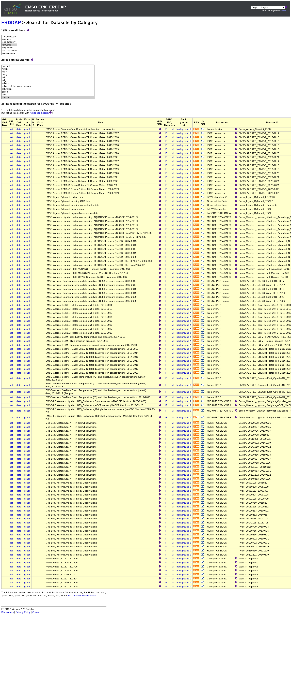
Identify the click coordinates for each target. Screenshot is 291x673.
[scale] (48, 94)
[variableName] (9, 53)
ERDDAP (11, 22)
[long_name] (9, 47)
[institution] (9, 39)
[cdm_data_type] (9, 36)
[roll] (48, 77)
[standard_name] (9, 50)
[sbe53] (48, 92)
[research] (48, 66)
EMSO (283, 10)
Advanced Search (39, 113)
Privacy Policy (23, 612)
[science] (48, 97)
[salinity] (48, 83)
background (182, 129)
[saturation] (48, 89)
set (11, 129)
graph (27, 129)
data (19, 129)
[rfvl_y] (48, 74)
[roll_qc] (48, 80)
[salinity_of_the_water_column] (48, 86)
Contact (36, 612)
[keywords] (9, 44)
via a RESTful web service (82, 595)
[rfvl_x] (48, 71)
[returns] (48, 69)
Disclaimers (7, 612)
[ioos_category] (9, 42)
